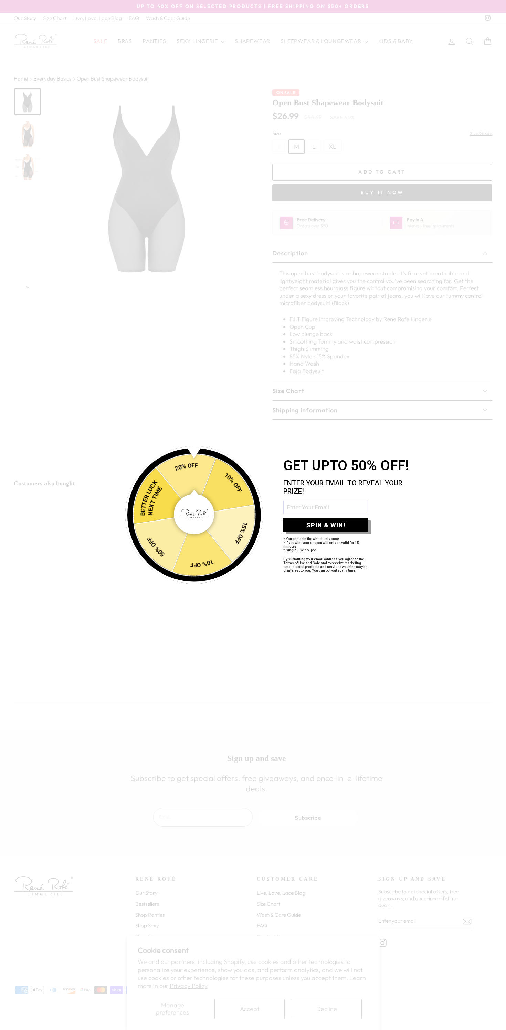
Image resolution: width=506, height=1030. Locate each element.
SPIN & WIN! (325, 525)
